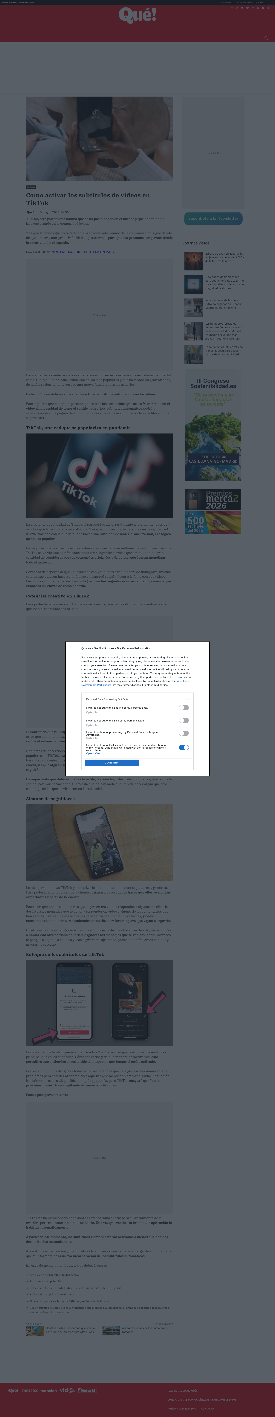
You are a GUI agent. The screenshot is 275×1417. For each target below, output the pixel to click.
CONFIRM (112, 762)
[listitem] (137, 699)
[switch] (184, 707)
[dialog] (137, 708)
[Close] (202, 648)
